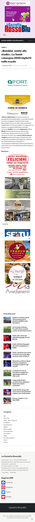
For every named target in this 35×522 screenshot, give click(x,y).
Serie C (4, 47)
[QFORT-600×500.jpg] (17, 83)
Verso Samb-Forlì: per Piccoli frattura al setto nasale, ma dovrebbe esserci (21, 329)
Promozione (6, 433)
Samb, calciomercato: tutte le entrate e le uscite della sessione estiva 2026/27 (21, 354)
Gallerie (5, 427)
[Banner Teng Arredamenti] (17, 210)
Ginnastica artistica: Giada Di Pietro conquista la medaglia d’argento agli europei (21, 363)
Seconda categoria (8, 438)
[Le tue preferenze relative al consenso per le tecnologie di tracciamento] (32, 519)
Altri (4, 416)
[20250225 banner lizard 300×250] (17, 105)
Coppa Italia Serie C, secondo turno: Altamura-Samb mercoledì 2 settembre (21, 382)
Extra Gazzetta (7, 425)
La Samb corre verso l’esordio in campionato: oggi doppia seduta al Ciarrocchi (20, 373)
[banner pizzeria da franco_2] (17, 251)
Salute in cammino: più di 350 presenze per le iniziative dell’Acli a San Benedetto (20, 320)
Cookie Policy (13, 472)
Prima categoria (8, 431)
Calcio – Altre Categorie (10, 420)
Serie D (5, 442)
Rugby (5, 435)
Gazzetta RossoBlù (17, 507)
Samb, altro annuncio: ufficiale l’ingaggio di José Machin (21, 337)
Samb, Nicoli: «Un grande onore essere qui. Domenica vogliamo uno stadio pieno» (21, 391)
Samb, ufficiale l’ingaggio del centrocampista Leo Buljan (20, 346)
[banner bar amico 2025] (17, 11)
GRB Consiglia (7, 429)
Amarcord (6, 418)
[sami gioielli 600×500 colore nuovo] (17, 187)
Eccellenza (6, 422)
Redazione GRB (7, 65)
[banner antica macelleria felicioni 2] (17, 164)
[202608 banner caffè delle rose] (17, 273)
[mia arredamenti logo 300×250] (17, 285)
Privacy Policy (5, 472)
